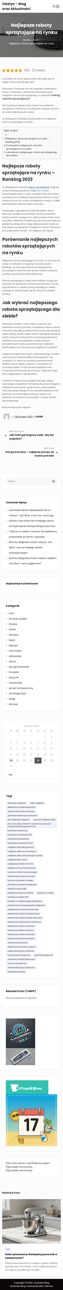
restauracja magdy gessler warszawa (25, 917)
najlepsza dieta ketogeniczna (21, 847)
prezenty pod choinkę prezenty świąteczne (26, 905)
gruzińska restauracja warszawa (22, 815)
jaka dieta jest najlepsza (18, 819)
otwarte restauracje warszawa (21, 876)
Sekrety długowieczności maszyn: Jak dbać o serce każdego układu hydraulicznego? (30, 547)
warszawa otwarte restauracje (21, 959)
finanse (13, 624)
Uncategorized (17, 693)
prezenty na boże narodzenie (20, 893)
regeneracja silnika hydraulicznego (23, 913)
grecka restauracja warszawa (21, 811)
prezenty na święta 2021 (18, 897)
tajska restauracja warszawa (21, 951)
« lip (10, 774)
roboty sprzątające (38, 187)
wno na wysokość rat (17, 963)
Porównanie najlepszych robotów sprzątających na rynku (24, 147)
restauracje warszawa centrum (22, 947)
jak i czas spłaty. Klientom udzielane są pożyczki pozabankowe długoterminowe (29, 825)
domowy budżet (18, 618)
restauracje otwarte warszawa (21, 938)
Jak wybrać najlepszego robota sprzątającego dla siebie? (31, 154)
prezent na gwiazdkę (17, 888)
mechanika (15, 650)
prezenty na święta (45, 893)
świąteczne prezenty (16, 971)
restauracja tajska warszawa (21, 930)
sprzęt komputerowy (21, 688)
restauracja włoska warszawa (21, 934)
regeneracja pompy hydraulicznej (23, 909)
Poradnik (14, 672)
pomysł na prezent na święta (20, 880)
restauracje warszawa (18, 942)
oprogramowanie (19, 666)
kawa (12, 640)
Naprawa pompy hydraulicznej (21, 868)
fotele (12, 629)
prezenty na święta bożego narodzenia (25, 901)
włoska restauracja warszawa (21, 967)
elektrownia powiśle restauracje (21, 807)
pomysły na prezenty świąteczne (22, 884)
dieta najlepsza (37, 803)
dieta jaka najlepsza (17, 803)
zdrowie (13, 704)
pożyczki (14, 677)
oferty (12, 661)
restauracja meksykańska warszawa (24, 922)
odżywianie (15, 656)
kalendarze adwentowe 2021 (20, 843)
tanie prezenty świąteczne (19, 955)
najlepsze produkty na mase (20, 864)
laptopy (13, 645)
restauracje (15, 683)
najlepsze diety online (17, 859)
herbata (13, 634)
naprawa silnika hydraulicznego (22, 872)
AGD (11, 613)
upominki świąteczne (43, 955)
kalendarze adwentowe (18, 839)
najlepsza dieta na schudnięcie (22, 851)
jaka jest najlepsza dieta (44, 819)
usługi (12, 699)
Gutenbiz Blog (18, 1286)
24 (11, 760)
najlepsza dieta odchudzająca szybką (25, 855)
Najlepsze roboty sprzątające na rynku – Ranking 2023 (27, 140)
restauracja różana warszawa (21, 926)
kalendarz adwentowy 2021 (20, 834)
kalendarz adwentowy (18, 830)
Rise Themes (46, 1286)
